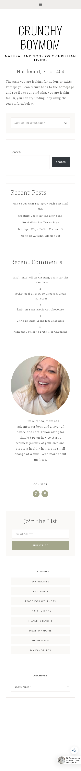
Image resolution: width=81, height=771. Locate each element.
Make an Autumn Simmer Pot (40, 236)
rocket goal (22, 294)
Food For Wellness (40, 601)
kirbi (20, 310)
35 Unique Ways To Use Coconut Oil (41, 229)
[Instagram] (45, 494)
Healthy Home (40, 630)
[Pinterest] (36, 494)
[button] (40, 4)
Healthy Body (41, 611)
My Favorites (40, 650)
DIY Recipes (40, 581)
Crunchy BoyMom (40, 37)
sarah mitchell (23, 278)
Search (16, 152)
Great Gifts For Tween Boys (40, 223)
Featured (40, 591)
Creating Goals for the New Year (40, 216)
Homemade (40, 640)
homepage (66, 87)
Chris (20, 321)
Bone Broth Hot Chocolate (46, 310)
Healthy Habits (41, 620)
